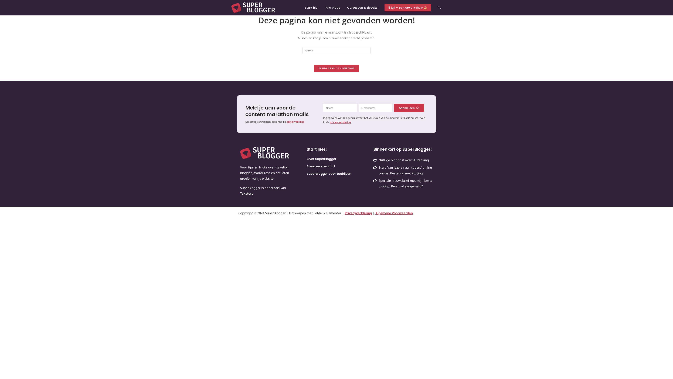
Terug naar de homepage (336, 68)
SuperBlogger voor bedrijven (329, 173)
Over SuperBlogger (321, 159)
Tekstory (246, 193)
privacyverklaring (340, 122)
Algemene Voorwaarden (394, 213)
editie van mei (295, 121)
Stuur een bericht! (321, 166)
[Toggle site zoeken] (439, 7)
